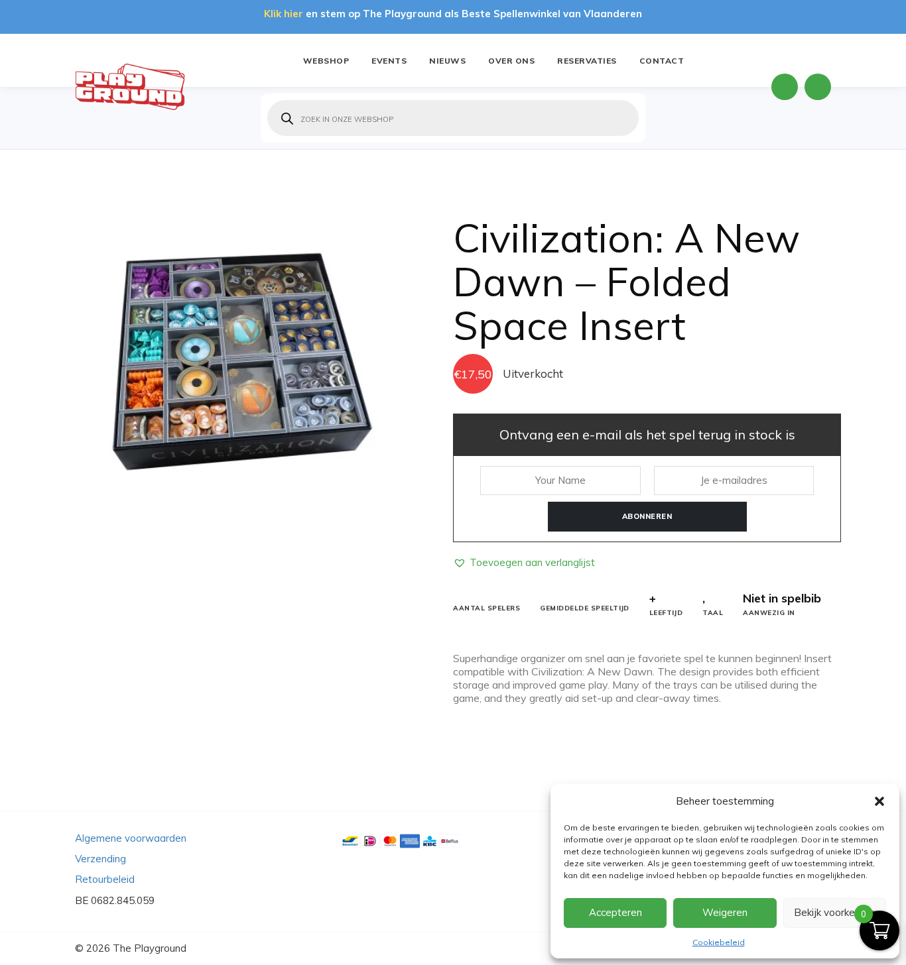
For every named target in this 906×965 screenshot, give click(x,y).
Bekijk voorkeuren (834, 912)
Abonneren (647, 516)
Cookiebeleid (718, 942)
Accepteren (615, 912)
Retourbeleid (105, 879)
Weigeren (724, 912)
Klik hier (283, 13)
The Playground (149, 948)
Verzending (100, 858)
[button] (879, 801)
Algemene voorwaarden (130, 838)
